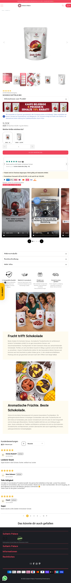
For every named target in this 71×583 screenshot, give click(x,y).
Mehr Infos (8, 264)
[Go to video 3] (36, 241)
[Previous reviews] (4, 164)
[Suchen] (63, 5)
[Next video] (41, 241)
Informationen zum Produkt (15, 99)
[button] (7, 91)
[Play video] (15, 213)
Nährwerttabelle (10, 254)
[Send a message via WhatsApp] (5, 578)
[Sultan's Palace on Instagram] (37, 564)
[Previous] (4, 42)
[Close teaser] (5, 282)
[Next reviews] (67, 164)
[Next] (66, 42)
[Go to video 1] (32, 241)
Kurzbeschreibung (11, 259)
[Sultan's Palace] (35, 5)
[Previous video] (29, 241)
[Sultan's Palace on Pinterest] (40, 564)
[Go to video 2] (34, 241)
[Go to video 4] (38, 241)
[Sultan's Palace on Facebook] (34, 564)
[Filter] (24, 444)
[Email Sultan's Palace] (31, 564)
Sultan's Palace (30, 578)
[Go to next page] (47, 516)
